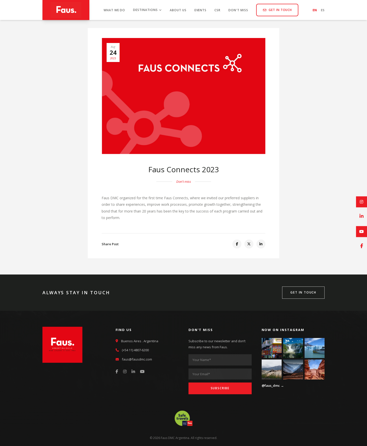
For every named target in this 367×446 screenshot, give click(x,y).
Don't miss (238, 10)
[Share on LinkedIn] (260, 244)
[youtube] (361, 231)
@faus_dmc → (273, 385)
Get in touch (280, 10)
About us (178, 10)
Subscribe (220, 388)
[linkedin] (362, 216)
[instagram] (361, 201)
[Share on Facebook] (236, 244)
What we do (114, 10)
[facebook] (361, 246)
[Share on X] (248, 244)
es (323, 10)
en (315, 10)
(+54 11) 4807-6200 (135, 350)
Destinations (145, 10)
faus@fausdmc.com (137, 359)
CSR (217, 10)
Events (200, 10)
